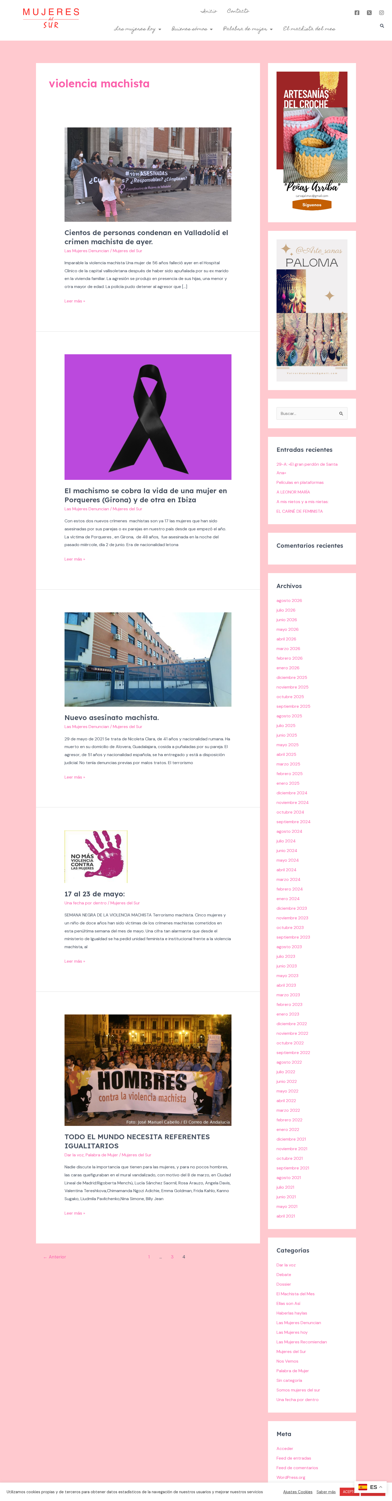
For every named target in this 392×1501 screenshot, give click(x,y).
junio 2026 (287, 620)
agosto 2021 (289, 1177)
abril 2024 (287, 870)
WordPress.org (291, 1477)
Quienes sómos (189, 29)
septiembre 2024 (294, 822)
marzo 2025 (288, 764)
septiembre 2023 (293, 937)
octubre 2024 (290, 812)
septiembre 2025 (293, 706)
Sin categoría (289, 1380)
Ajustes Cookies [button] (298, 1492)
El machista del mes (309, 29)
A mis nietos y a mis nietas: (303, 501)
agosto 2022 (289, 1062)
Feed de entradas (294, 1458)
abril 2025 (286, 754)
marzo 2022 (288, 1110)
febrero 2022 (289, 1120)
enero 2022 (288, 1129)
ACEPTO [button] (349, 1492)
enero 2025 (288, 783)
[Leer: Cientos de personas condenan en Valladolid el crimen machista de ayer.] (148, 174)
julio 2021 (285, 1187)
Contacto (238, 11)
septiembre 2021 (293, 1168)
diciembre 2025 (292, 677)
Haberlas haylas (292, 1313)
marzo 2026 (288, 648)
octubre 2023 (290, 927)
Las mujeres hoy (135, 29)
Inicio (209, 11)
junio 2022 (287, 1081)
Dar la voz (74, 1155)
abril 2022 (286, 1100)
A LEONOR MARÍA (293, 492)
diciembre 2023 (292, 908)
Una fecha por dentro (86, 903)
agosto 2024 (289, 831)
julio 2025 (286, 725)
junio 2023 (287, 966)
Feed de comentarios (297, 1468)
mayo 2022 (287, 1091)
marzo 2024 (289, 879)
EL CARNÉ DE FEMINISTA (300, 511)
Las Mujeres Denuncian (87, 251)
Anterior (54, 1257)
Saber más (326, 1492)
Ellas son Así (288, 1303)
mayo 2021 (287, 1206)
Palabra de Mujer (102, 1155)
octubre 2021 (290, 1158)
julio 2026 (286, 610)
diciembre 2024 (292, 793)
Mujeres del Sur (291, 1351)
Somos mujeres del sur (298, 1390)
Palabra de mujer (245, 29)
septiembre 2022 (293, 1052)
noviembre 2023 (292, 918)
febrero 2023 (289, 1004)
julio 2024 (286, 841)
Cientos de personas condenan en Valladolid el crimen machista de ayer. (146, 237)
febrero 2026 (290, 658)
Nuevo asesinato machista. (112, 717)
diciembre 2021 (291, 1139)
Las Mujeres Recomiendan (302, 1342)
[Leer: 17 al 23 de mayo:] (96, 856)
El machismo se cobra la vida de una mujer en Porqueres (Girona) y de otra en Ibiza (146, 495)
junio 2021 (286, 1197)
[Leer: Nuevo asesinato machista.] (148, 659)
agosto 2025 (289, 716)
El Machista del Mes (296, 1294)
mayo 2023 (287, 975)
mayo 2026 (288, 629)
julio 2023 (286, 956)
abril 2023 (286, 985)
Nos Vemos (287, 1361)
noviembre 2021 (292, 1149)
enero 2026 (288, 668)
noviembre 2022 (292, 1033)
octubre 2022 (290, 1043)
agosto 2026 (289, 600)
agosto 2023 (289, 947)
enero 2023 (288, 1014)
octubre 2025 (290, 696)
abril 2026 (286, 639)
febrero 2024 (290, 889)
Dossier (284, 1284)
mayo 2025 (288, 745)
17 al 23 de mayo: (95, 893)
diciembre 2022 (292, 1023)
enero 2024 (288, 898)
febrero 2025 (290, 773)
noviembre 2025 (293, 687)
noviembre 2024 (293, 802)
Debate (284, 1274)
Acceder (285, 1448)
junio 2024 (287, 850)
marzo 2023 (288, 995)
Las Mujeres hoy (292, 1332)
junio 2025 (287, 735)
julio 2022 (286, 1072)
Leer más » (75, 300)
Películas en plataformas (300, 482)
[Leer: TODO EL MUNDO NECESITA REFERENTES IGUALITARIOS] (148, 1070)
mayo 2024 (288, 860)
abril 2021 (286, 1216)
